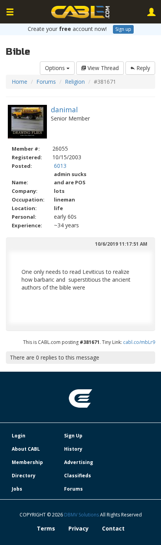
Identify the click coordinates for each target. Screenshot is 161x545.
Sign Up (73, 435)
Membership (27, 462)
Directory (24, 475)
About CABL (26, 449)
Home (19, 81)
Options (55, 68)
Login (18, 435)
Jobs (17, 489)
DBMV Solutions (82, 514)
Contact (113, 528)
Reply (142, 68)
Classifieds (77, 475)
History (73, 449)
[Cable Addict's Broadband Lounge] (80, 12)
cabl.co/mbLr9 (139, 342)
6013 (60, 165)
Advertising (78, 462)
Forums (46, 81)
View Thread (102, 68)
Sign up (123, 29)
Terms (46, 528)
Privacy (78, 528)
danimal (64, 109)
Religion (75, 81)
